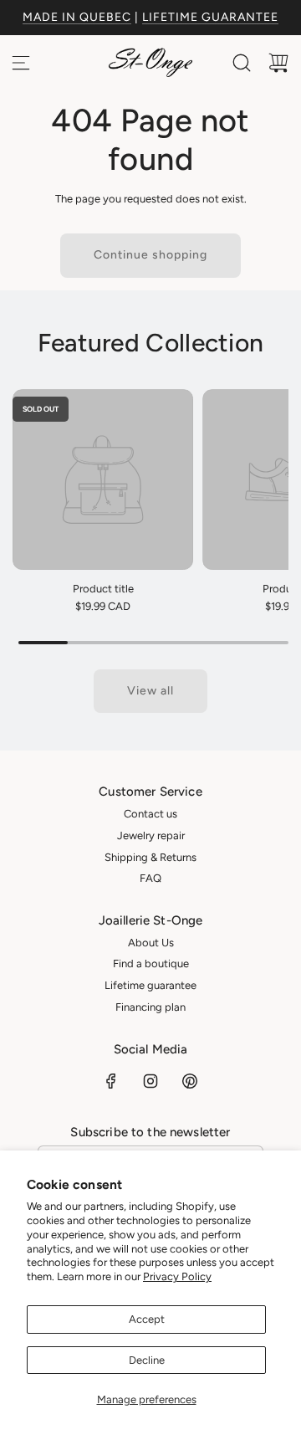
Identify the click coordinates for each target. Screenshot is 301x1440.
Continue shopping (150, 255)
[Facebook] (111, 1081)
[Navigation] (21, 63)
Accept (147, 1319)
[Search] (241, 62)
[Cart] (278, 62)
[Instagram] (150, 1081)
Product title (103, 588)
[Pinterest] (189, 1081)
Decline (147, 1360)
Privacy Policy (177, 1276)
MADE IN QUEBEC (77, 17)
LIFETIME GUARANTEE (210, 17)
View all (150, 691)
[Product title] (103, 479)
